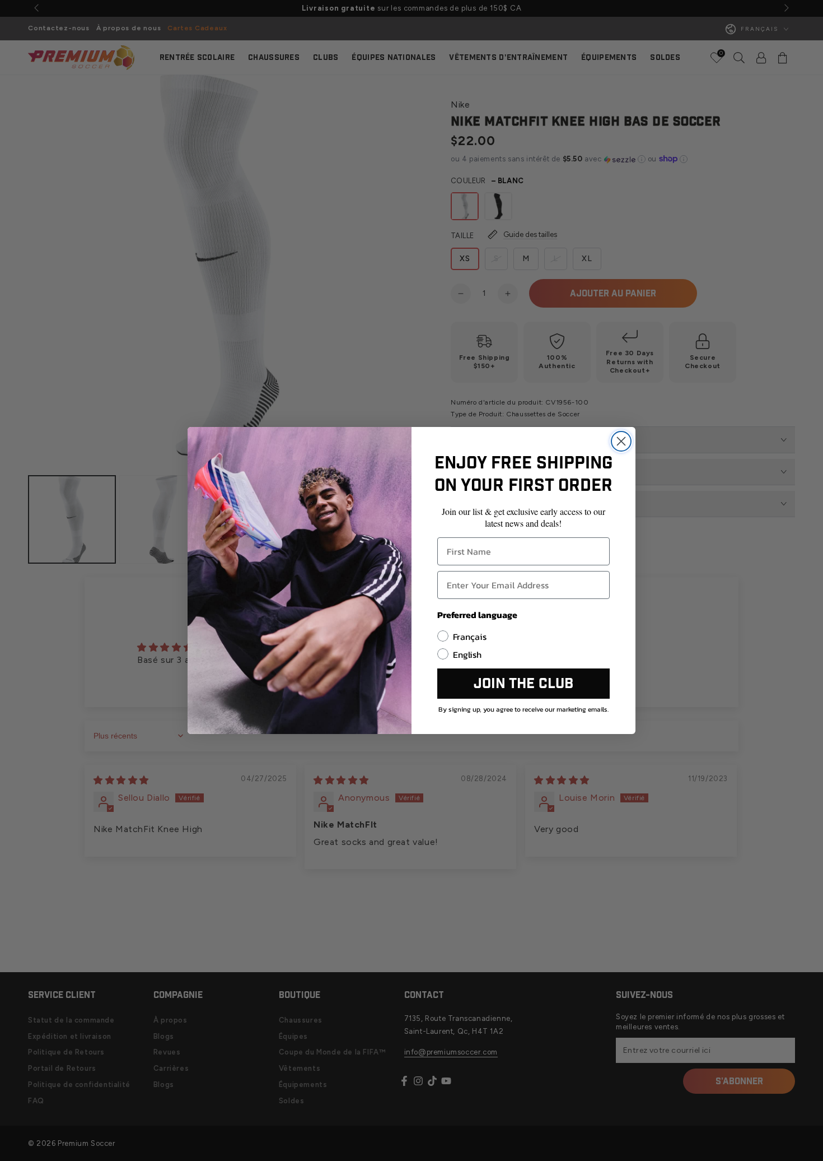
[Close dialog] (621, 441)
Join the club (523, 684)
